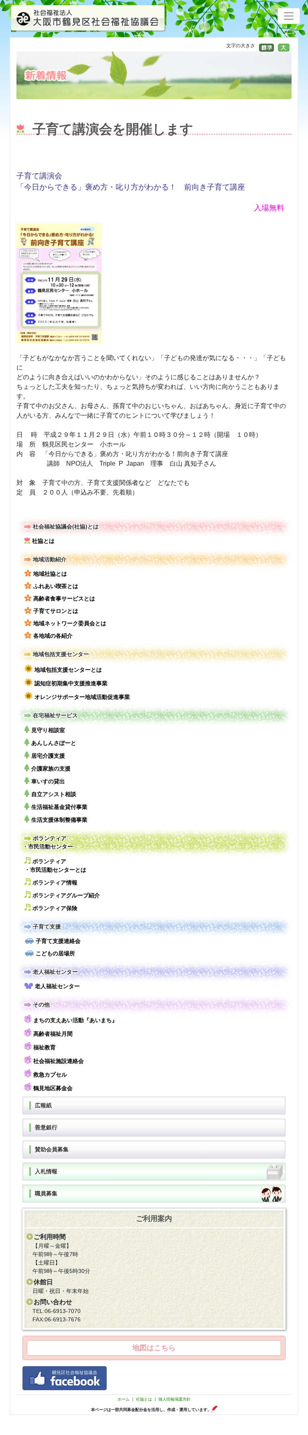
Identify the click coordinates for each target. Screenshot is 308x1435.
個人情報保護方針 (174, 1399)
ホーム (124, 1399)
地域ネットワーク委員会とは (69, 623)
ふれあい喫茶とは (55, 586)
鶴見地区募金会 (53, 1088)
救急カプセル (50, 1074)
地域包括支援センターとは (68, 669)
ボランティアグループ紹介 (66, 895)
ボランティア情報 (54, 882)
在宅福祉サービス (55, 715)
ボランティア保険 (54, 908)
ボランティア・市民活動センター (47, 842)
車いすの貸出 (48, 781)
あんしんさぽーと (53, 743)
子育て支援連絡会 (58, 941)
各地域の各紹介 (53, 635)
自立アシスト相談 (53, 794)
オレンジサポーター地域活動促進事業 (82, 697)
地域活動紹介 (50, 559)
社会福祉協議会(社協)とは (66, 526)
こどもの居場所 (55, 953)
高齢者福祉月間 (53, 1034)
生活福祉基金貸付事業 (59, 807)
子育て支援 (47, 926)
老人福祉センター (55, 972)
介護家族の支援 (51, 768)
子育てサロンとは (55, 611)
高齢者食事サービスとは (64, 598)
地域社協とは (50, 573)
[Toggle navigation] (289, 16)
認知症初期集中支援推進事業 (70, 683)
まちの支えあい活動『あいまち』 (75, 1020)
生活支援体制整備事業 (59, 820)
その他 (41, 1004)
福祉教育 (44, 1047)
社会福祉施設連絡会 (58, 1061)
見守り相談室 (48, 730)
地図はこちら (154, 1348)
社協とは (43, 541)
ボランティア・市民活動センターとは (55, 865)
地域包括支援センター (61, 654)
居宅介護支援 (48, 756)
